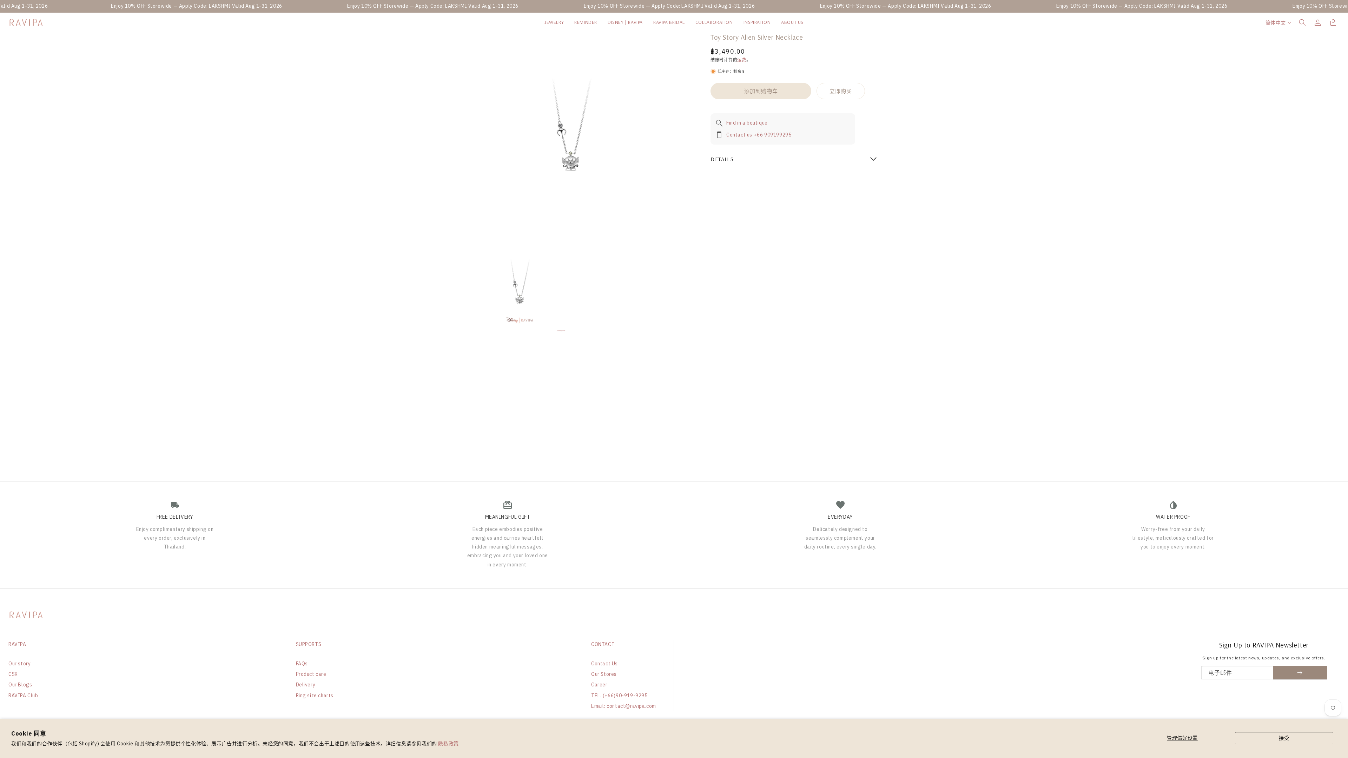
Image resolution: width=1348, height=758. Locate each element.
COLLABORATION (714, 22)
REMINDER (585, 22)
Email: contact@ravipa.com (623, 706)
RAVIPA (17, 644)
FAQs (302, 663)
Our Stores (604, 674)
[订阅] (1300, 673)
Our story (19, 663)
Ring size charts (315, 695)
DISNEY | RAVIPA (625, 22)
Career (599, 684)
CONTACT (603, 644)
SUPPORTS (309, 644)
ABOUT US (792, 22)
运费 (741, 59)
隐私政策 (448, 743)
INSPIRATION (757, 22)
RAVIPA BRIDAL (669, 22)
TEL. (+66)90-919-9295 (619, 695)
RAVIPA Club (23, 695)
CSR (13, 674)
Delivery (306, 684)
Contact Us (604, 663)
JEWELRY (554, 22)
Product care (311, 674)
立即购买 (841, 91)
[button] (1302, 22)
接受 (1284, 738)
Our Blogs (20, 684)
